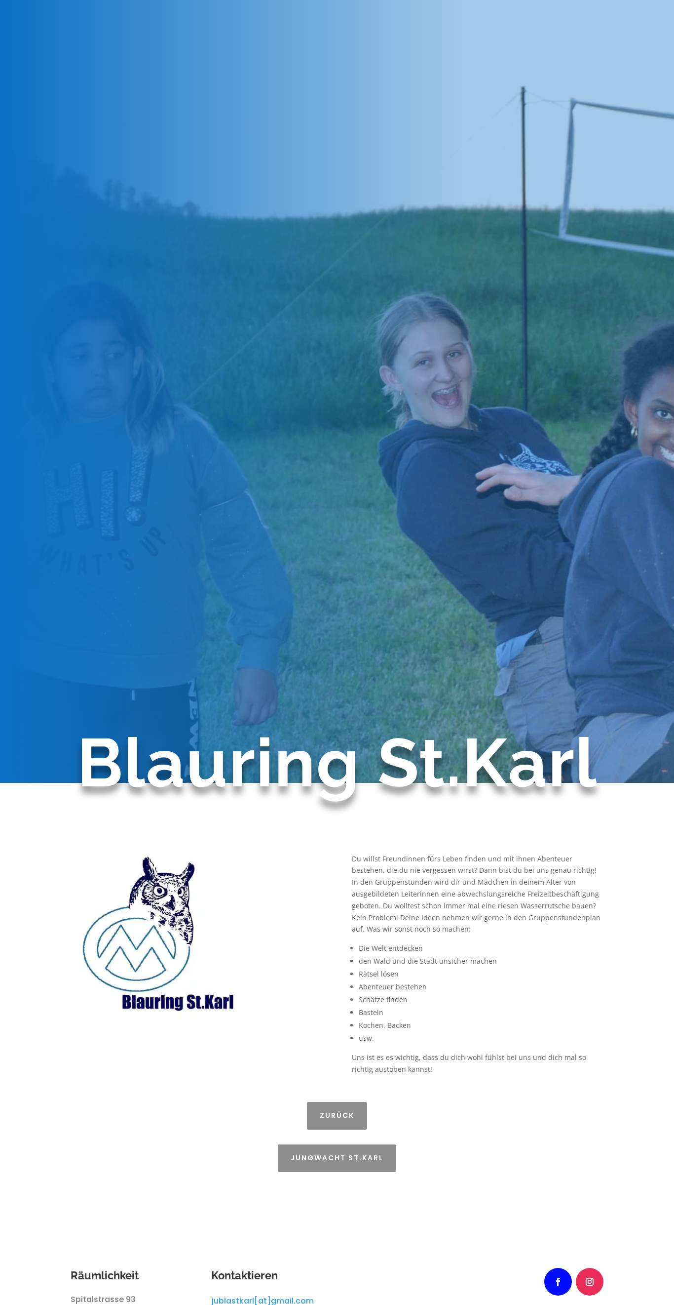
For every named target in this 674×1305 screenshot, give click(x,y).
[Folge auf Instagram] (589, 1282)
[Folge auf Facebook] (558, 1282)
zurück (337, 1115)
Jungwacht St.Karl (337, 1158)
